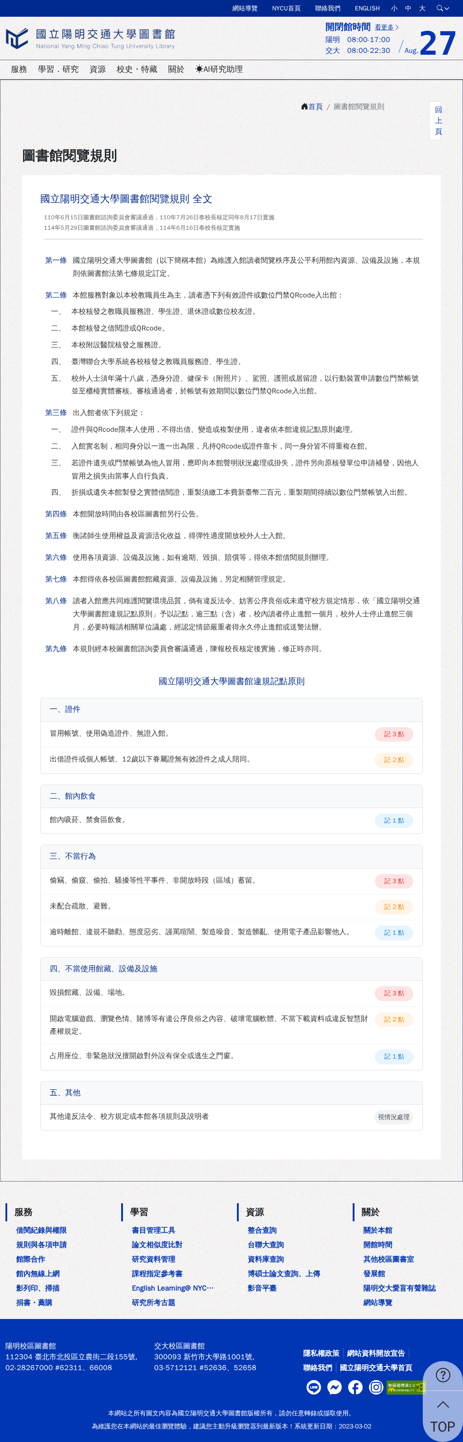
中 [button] (408, 8)
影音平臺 (262, 1288)
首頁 (315, 106)
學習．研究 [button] (58, 69)
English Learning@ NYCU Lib (176, 1288)
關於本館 (378, 1230)
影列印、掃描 (38, 1288)
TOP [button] (442, 1427)
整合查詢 (262, 1230)
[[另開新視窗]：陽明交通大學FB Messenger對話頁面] (334, 1387)
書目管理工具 (153, 1230)
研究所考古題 (153, 1302)
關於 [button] (176, 69)
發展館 (374, 1273)
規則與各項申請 (41, 1244)
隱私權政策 (321, 1353)
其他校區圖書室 (389, 1259)
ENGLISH (367, 8)
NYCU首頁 (286, 8)
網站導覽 (245, 8)
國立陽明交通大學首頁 (376, 1367)
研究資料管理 (153, 1259)
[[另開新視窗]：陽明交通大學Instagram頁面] (376, 1387)
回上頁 (438, 120)
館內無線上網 (38, 1273)
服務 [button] (19, 69)
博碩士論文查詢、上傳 (284, 1273)
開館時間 (378, 1244)
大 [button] (422, 8)
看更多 (384, 27)
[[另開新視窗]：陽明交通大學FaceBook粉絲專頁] (355, 1387)
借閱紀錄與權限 (41, 1230)
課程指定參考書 (157, 1273)
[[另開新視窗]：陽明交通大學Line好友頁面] (313, 1387)
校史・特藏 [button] (137, 69)
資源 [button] (98, 69)
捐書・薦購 (34, 1302)
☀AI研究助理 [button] (219, 69)
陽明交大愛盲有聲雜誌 (400, 1288)
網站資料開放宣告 (376, 1353)
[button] (444, 8)
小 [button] (394, 8)
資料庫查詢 (266, 1259)
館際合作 (30, 1259)
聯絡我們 (327, 8)
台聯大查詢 (266, 1244)
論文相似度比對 (157, 1244)
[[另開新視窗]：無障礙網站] (406, 1386)
